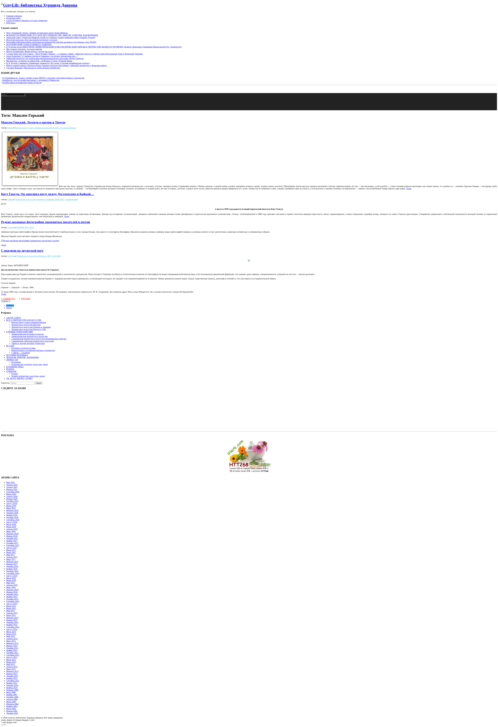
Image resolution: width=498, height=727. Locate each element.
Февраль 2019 (12, 510)
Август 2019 (11, 503)
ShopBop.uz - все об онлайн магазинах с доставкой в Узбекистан (30, 80)
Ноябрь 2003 (11, 706)
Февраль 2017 (12, 562)
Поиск (9, 308)
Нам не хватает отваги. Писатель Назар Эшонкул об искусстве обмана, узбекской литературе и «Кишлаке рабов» (56, 65)
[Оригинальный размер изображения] (30, 241)
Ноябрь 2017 (11, 541)
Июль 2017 (11, 550)
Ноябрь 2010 (11, 688)
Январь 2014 (11, 646)
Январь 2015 (11, 620)
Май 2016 (10, 583)
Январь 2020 (11, 499)
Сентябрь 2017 (12, 545)
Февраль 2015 (12, 618)
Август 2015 (11, 604)
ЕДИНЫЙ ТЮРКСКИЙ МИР (19, 332)
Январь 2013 (11, 674)
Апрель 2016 (12, 585)
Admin (10, 128)
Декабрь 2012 (12, 676)
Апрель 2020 (12, 496)
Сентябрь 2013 (12, 655)
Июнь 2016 (11, 580)
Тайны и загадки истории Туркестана (28, 343)
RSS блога (10, 23)
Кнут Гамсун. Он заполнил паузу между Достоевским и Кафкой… (47, 194)
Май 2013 (10, 664)
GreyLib (10, 227)
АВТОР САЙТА (13, 318)
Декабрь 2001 (12, 713)
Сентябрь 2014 (12, 627)
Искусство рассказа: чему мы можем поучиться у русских (31, 40)
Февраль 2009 (12, 690)
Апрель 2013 (12, 667)
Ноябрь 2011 (11, 683)
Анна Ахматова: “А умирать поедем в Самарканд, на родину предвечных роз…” (42, 56)
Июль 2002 (11, 709)
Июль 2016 (11, 578)
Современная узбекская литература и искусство (32, 341)
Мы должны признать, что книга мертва (24, 49)
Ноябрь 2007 (11, 695)
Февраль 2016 (12, 590)
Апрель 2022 (12, 485)
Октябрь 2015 (12, 599)
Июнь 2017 (11, 552)
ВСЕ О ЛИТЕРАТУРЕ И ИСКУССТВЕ (23, 320)
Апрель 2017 (12, 557)
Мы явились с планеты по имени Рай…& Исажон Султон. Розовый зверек (39, 61)
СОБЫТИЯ (11, 371)
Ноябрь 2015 (11, 597)
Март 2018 (11, 531)
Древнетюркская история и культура (27, 334)
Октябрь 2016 (12, 571)
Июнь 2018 (11, 527)
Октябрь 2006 (12, 697)
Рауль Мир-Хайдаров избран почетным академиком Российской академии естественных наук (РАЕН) (51, 42)
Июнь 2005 (11, 702)
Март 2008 (11, 692)
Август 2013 (11, 657)
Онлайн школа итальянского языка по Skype (22, 82)
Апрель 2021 (12, 487)
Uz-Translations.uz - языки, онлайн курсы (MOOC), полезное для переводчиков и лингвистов (43, 78)
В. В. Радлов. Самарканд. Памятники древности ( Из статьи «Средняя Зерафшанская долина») (48, 63)
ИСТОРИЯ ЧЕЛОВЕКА (17, 355)
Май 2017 (10, 555)
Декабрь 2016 (12, 566)
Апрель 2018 (12, 529)
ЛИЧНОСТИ (12, 360)
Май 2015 (10, 611)
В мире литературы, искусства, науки (28, 376)
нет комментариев (68, 128)
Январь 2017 (11, 564)
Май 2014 (10, 636)
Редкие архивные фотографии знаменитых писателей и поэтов (45, 222)
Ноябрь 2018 (11, 515)
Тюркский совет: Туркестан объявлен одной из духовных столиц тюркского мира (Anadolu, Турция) (50, 37)
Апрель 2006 (12, 699)
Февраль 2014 (12, 643)
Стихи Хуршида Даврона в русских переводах (26, 20)
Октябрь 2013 (12, 653)
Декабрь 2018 (12, 513)
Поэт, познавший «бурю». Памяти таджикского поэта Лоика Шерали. (37, 33)
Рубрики (10, 305)
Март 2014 (11, 641)
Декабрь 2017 (12, 538)
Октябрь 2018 (12, 517)
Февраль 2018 (12, 534)
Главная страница (14, 16)
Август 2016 (11, 576)
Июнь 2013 (11, 662)
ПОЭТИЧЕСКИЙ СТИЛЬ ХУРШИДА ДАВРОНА (29, 44)
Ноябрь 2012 (11, 678)
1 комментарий (71, 199)
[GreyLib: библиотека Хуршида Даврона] (39, 5)
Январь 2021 (11, 489)
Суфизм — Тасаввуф (20, 353)
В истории (16, 362)
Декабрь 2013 (12, 648)
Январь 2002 (11, 711)
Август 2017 (11, 548)
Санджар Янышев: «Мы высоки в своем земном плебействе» (33, 68)
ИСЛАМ (10, 346)
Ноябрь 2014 (11, 625)
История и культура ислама (23, 348)
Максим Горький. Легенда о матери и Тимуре (33, 122)
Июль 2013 (11, 660)
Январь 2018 (11, 536)
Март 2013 (11, 669)
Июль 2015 (11, 606)
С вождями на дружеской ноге (22, 250)
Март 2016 (11, 587)
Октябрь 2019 (12, 501)
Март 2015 (11, 615)
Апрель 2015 (12, 613)
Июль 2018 (11, 524)
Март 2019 (11, 508)
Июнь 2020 (11, 494)
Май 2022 (10, 482)
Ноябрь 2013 (11, 650)
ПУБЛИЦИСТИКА (15, 367)
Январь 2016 (11, 592)
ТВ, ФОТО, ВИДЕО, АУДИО (19, 378)
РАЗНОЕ (20, 227)
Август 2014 (11, 629)
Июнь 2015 (11, 608)
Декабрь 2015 (12, 594)
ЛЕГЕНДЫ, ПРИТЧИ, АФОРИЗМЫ (22, 357)
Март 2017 (11, 559)
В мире (14, 374)
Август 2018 (11, 522)
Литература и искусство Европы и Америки (34, 199)
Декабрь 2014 (12, 622)
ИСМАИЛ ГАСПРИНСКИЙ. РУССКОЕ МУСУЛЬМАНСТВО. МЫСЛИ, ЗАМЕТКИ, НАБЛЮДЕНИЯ (52, 35)
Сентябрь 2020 (12, 492)
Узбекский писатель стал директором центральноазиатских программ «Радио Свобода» (45, 58)
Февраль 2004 (12, 704)
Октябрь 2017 (12, 543)
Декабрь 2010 (12, 685)
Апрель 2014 (12, 639)
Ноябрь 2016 (11, 569)
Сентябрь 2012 (12, 681)
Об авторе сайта (13, 18)
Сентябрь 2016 (12, 573)
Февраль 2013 (12, 671)
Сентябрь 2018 (12, 520)
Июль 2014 (11, 632)
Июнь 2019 (11, 506)
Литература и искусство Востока (26, 325)
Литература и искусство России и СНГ (33, 256)
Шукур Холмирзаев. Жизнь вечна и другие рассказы (29, 51)
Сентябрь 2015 (12, 601)
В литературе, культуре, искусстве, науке (29, 364)
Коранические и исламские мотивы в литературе (33, 350)
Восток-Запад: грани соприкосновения (32, 128)
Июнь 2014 (11, 634)
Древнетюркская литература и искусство (29, 336)
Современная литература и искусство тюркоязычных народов (38, 339)
